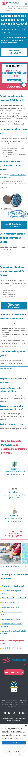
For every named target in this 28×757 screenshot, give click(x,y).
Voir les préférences (14, 751)
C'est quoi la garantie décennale (12, 586)
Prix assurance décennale (10, 607)
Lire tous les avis (14, 694)
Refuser (14, 747)
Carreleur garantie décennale (10, 566)
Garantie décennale (17, 6)
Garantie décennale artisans (11, 603)
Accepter (14, 742)
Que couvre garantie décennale (12, 619)
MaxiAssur (8, 6)
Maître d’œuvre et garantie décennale (14, 598)
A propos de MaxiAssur (8, 754)
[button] (25, 725)
